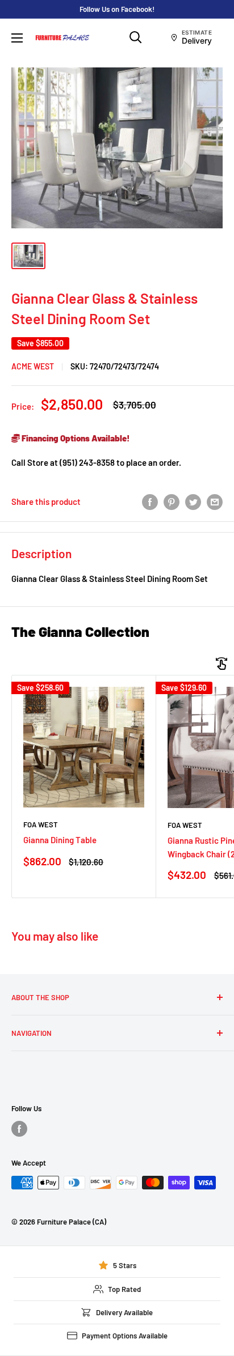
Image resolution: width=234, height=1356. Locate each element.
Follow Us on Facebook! (117, 9)
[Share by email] (215, 501)
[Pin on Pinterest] (171, 501)
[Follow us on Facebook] (19, 1129)
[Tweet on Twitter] (193, 501)
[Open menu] (17, 37)
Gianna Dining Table (60, 840)
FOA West (40, 824)
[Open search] (135, 37)
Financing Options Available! (74, 438)
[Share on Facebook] (150, 501)
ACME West (32, 366)
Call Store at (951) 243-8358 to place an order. (96, 462)
